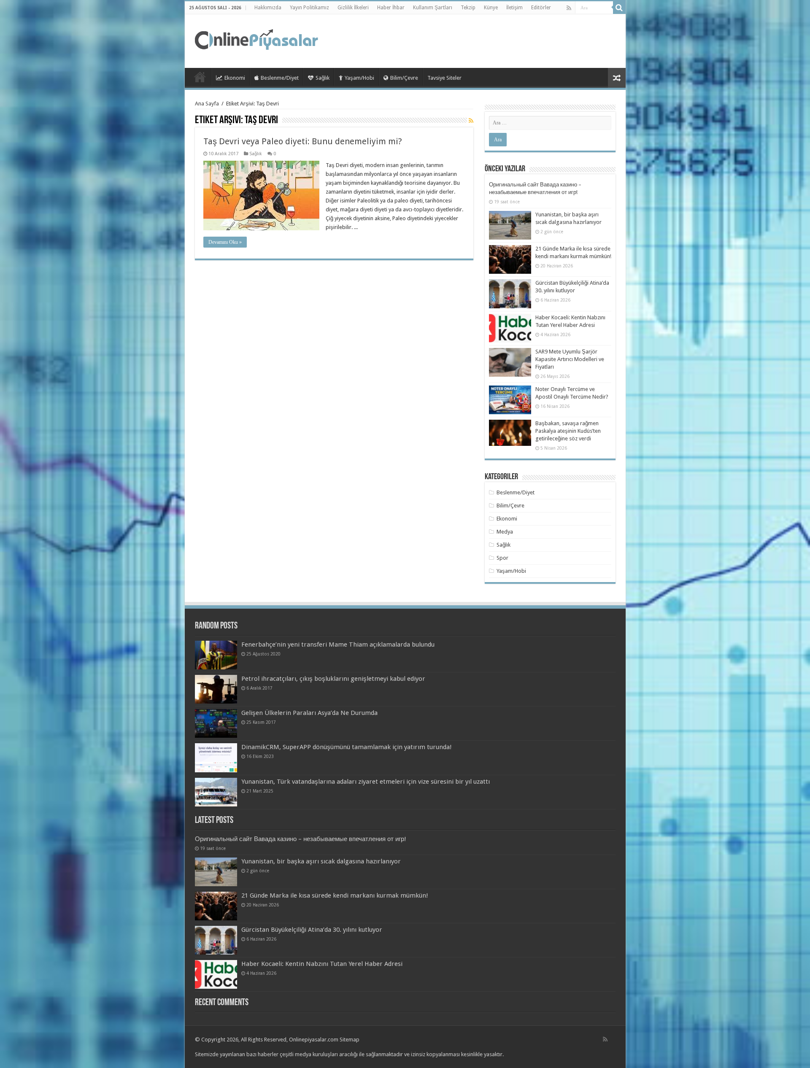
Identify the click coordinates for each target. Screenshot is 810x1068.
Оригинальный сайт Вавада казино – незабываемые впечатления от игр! (300, 839)
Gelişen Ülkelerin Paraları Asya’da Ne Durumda (309, 713)
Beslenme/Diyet (280, 78)
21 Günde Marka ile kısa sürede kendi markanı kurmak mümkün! (334, 895)
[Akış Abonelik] (471, 120)
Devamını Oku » (225, 242)
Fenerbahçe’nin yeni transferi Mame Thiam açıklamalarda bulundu (338, 644)
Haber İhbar (391, 8)
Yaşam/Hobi (359, 78)
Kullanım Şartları (432, 8)
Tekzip (468, 8)
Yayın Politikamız (309, 8)
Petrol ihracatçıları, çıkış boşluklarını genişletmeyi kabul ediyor (333, 678)
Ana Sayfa (207, 103)
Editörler (541, 8)
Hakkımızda (267, 8)
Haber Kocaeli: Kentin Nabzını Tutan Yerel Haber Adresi (321, 964)
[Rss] (569, 8)
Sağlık (322, 78)
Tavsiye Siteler (444, 78)
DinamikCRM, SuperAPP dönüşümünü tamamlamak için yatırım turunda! (346, 747)
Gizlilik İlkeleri (353, 8)
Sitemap (349, 1039)
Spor (502, 558)
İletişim (514, 8)
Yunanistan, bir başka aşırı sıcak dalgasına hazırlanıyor (321, 861)
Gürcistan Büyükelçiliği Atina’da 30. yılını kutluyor (311, 929)
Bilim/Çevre (404, 78)
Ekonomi (234, 78)
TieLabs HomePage (200, 77)
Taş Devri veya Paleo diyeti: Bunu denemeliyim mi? (302, 141)
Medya (505, 532)
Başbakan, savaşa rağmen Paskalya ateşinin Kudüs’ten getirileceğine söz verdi (568, 431)
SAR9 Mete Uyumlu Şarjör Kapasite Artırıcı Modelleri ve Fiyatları (569, 359)
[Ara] (619, 7)
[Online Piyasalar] (257, 40)
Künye (491, 8)
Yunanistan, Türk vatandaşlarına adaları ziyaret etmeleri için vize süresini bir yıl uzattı (365, 781)
